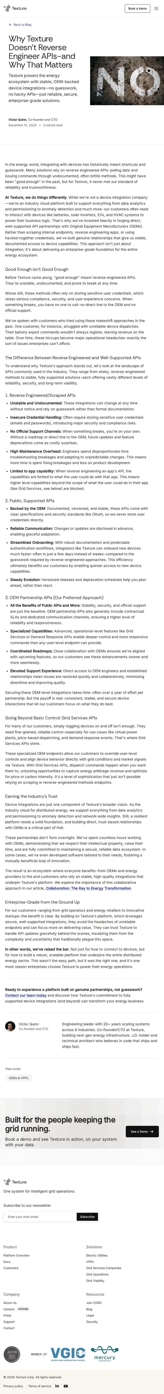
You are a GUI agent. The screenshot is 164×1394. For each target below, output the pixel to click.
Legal (90, 1315)
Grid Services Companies (103, 1268)
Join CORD (93, 1303)
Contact (9, 1328)
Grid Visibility (95, 1280)
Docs (6, 1262)
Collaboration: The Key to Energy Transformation (88, 888)
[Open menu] (156, 8)
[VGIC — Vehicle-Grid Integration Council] (68, 1354)
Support (9, 1321)
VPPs (90, 1262)
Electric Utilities (96, 1255)
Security (92, 1321)
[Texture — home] (14, 8)
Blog (89, 1309)
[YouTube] (65, 1385)
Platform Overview (16, 1255)
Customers (10, 1268)
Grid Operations (97, 1274)
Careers (8, 1309)
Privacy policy (13, 1386)
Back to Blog (22, 24)
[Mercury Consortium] (105, 1354)
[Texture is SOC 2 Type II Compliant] (11, 1354)
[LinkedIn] (57, 1385)
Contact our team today (26, 995)
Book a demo (137, 8)
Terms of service (39, 1386)
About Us (9, 1303)
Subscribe (87, 1216)
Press (7, 1315)
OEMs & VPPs (18, 1078)
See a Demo (139, 1131)
